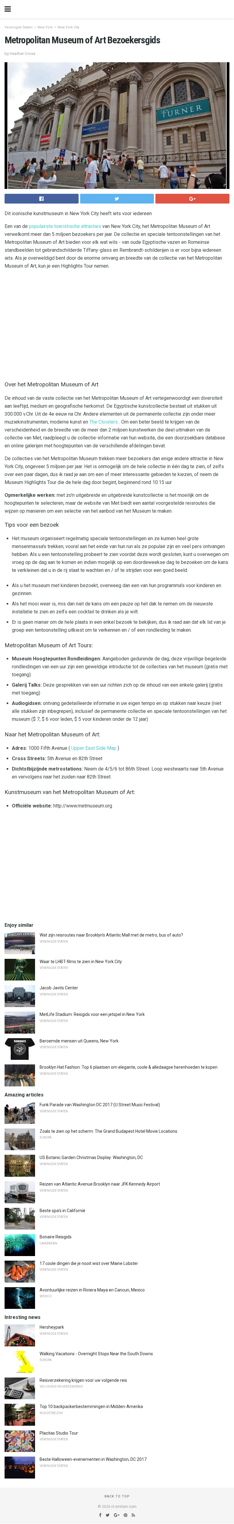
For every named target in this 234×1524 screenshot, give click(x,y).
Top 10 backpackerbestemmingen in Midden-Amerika (91, 1406)
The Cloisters (103, 422)
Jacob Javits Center (59, 987)
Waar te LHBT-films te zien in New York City (81, 961)
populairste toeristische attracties (65, 226)
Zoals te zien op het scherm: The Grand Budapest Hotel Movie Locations (108, 1131)
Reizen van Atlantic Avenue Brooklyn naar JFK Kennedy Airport (100, 1184)
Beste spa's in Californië (62, 1210)
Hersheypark (52, 1327)
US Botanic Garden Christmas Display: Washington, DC (91, 1157)
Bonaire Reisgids (56, 1236)
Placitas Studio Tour (59, 1433)
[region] (117, 324)
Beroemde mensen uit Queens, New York (79, 1040)
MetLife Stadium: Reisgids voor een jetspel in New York (92, 1014)
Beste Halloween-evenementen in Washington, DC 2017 (93, 1459)
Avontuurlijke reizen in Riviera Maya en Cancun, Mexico (92, 1289)
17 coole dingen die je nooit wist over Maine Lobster (89, 1263)
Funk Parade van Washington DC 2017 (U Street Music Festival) (100, 1104)
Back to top (117, 1496)
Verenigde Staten (19, 27)
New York (45, 27)
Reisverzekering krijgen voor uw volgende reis (83, 1380)
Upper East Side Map (93, 748)
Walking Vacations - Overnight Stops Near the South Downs (96, 1353)
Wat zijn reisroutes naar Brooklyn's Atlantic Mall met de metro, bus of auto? (111, 935)
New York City (68, 27)
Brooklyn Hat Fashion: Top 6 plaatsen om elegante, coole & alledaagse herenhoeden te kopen (129, 1067)
